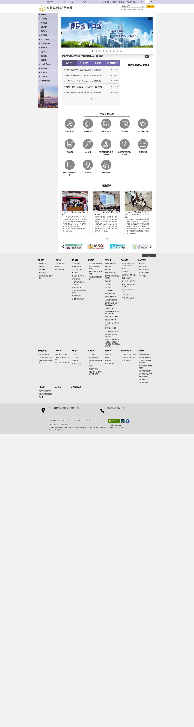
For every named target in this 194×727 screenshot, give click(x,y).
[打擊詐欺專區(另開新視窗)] (107, 32)
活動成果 (75, 357)
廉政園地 (44, 56)
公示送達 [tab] (98, 63)
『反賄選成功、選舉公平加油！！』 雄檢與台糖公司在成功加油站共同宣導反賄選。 (85, 81)
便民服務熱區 (107, 114)
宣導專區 (92, 354)
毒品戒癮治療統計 (61, 354)
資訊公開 (44, 31)
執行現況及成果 (44, 354)
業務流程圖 (76, 279)
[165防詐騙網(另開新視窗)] (96, 246)
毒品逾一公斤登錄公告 (112, 324)
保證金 (135, 9)
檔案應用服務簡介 (145, 354)
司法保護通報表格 (128, 298)
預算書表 (108, 281)
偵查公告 (140, 9)
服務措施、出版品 (111, 293)
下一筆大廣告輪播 (152, 33)
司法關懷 (44, 35)
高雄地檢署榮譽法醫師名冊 (79, 291)
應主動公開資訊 (110, 263)
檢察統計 (108, 357)
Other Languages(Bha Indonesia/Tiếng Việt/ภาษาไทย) (81, 2)
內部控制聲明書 (110, 320)
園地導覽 (108, 354)
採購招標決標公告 (111, 297)
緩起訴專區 (45, 39)
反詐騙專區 (109, 290)
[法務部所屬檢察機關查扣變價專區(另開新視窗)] (118, 246)
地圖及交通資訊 (60, 263)
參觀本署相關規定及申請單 (95, 267)
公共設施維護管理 (111, 300)
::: (37, 1)
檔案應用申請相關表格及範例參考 (145, 375)
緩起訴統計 (142, 263)
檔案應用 (44, 68)
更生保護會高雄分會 (129, 281)
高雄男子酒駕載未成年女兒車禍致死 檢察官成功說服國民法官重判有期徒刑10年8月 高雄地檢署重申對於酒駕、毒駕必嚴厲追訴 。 (85, 75)
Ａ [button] (147, 2)
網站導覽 (50, 2)
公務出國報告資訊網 (112, 331)
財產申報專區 (93, 357)
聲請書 (130, 9)
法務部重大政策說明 (129, 357)
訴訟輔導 (44, 27)
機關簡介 (44, 14)
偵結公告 (108, 269)
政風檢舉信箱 (76, 266)
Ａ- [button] (142, 2)
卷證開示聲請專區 (78, 276)
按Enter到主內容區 (7, 1)
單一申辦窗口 (79, 420)
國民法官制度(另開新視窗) (117, 51)
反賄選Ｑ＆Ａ (76, 363)
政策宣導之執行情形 (112, 316)
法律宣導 (44, 76)
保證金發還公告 (110, 273)
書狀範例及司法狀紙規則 (95, 273)
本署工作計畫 (126, 360)
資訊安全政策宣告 (67, 420)
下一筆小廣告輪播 (151, 247)
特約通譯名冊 (76, 287)
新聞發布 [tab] (69, 63)
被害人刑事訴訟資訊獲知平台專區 (129, 264)
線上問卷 (75, 273)
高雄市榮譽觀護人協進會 (129, 290)
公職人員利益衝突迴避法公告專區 (95, 373)
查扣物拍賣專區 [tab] (112, 63)
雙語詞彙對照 (76, 296)
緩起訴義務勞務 (144, 273)
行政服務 (108, 360)
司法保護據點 (126, 295)
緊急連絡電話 (131, 2)
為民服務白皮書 (77, 269)
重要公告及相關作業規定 (62, 358)
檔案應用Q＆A (143, 379)
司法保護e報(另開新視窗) (121, 51)
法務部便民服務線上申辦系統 (79, 283)
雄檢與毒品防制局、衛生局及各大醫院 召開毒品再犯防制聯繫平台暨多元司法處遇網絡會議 (85, 70)
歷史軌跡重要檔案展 (45, 394)
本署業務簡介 (43, 273)
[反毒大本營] (73, 246)
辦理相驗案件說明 (78, 299)
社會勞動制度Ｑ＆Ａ (45, 357)
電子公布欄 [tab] (84, 63)
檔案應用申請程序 (145, 371)
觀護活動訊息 (126, 278)
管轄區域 (42, 269)
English (58, 2)
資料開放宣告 (65, 424)
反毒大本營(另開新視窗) (103, 51)
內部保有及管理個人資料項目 (112, 335)
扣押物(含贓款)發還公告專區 (112, 277)
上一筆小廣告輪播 (63, 247)
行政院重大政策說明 (129, 354)
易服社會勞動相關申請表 (45, 361)
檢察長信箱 (106, 2)
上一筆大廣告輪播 (61, 33)
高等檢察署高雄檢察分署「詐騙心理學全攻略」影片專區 (82, 56)
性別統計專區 (109, 363)
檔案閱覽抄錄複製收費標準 (145, 367)
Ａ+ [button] (152, 2)
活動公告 (75, 354)
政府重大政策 (46, 64)
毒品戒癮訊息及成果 (62, 362)
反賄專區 (44, 52)
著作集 (41, 397)
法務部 (114, 2)
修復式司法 (126, 268)
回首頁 (121, 2)
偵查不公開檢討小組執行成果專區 (112, 312)
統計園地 (44, 60)
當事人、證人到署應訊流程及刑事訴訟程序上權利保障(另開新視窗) (110, 51)
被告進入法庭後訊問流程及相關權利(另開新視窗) (114, 51)
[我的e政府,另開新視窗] (122, 421)
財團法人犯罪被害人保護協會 (129, 285)
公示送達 (108, 266)
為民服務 (44, 23)
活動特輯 (107, 185)
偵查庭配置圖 (59, 269)
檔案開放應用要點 (145, 357)
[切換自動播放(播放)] (150, 18)
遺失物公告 (109, 308)
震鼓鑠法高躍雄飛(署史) (46, 277)
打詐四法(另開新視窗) (100, 51)
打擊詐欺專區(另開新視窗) (96, 51)
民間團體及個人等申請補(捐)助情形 (112, 304)
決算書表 (108, 284)
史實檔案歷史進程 (45, 391)
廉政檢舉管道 (93, 369)
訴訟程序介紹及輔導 (95, 263)
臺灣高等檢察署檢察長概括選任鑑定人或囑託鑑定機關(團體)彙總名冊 (112, 343)
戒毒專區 (44, 48)
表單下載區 (142, 276)
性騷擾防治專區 (110, 328)
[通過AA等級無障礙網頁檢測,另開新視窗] (114, 421)
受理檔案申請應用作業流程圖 (145, 361)
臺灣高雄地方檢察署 (139, 65)
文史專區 (44, 72)
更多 (91, 99)
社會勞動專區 (46, 43)
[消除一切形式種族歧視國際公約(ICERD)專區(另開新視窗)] (140, 246)
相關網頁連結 (46, 81)
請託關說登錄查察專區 (95, 361)
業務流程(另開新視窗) (107, 51)
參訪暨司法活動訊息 (129, 275)
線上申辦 (124, 9)
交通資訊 (44, 19)
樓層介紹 (58, 266)
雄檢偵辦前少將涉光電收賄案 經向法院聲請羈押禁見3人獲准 (85, 92)
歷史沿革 (42, 266)
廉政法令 (92, 366)
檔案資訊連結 (143, 382)
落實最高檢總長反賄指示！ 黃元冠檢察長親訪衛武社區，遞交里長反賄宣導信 (85, 87)
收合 (149, 256)
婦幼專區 (125, 272)
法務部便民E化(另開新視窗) (92, 51)
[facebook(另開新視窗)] (127, 421)
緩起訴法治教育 (144, 269)
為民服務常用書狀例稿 (95, 278)
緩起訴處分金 (143, 266)
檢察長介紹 (42, 263)
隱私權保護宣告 (54, 420)
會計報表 (108, 287)
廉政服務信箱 (54, 424)
